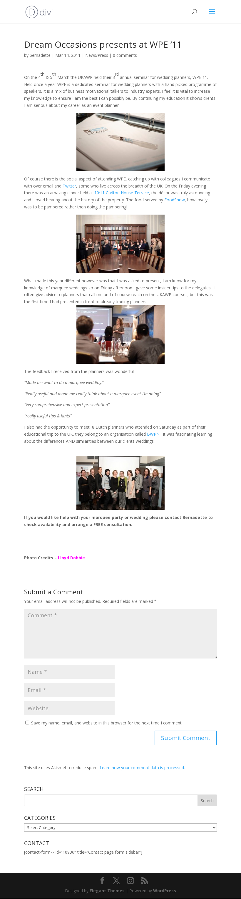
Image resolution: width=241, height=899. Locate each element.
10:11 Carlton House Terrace (121, 192)
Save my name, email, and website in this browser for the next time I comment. (107, 723)
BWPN (154, 434)
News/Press (96, 55)
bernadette (40, 55)
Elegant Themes (107, 890)
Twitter (69, 186)
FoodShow (174, 200)
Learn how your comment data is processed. (142, 767)
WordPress (164, 890)
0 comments (125, 55)
